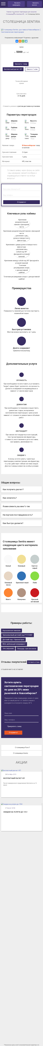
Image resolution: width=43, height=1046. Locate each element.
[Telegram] (26, 41)
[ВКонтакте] (17, 41)
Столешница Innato (20, 753)
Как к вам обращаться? (11, 189)
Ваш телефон (8, 195)
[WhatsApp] (23, 41)
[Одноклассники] (20, 41)
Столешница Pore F (22, 747)
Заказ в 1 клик (32, 69)
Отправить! (21, 202)
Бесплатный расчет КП (13, 69)
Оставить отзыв (33, 662)
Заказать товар (21, 64)
